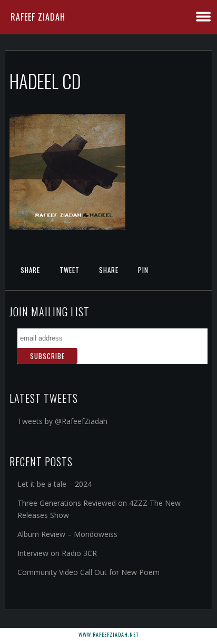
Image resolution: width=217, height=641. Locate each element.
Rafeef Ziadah (38, 17)
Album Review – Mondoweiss (67, 534)
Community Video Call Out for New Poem (88, 572)
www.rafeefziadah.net (108, 634)
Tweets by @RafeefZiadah (62, 421)
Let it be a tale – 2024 (54, 484)
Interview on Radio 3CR (57, 553)
